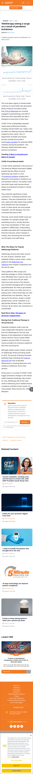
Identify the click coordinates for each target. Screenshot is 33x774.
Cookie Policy (15, 757)
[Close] (31, 735)
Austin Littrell (8, 483)
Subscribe (24, 422)
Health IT (5, 440)
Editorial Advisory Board (17, 694)
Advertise (16, 688)
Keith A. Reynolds (9, 518)
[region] (16, 753)
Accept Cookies (16, 770)
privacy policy (9, 427)
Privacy (16, 696)
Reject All (16, 765)
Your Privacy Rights (16, 702)
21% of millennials (11, 111)
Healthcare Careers (16, 440)
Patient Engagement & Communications (14, 437)
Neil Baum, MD (8, 588)
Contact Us (16, 692)
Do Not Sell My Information (16, 700)
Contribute (16, 690)
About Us (16, 685)
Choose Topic (14, 8)
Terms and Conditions (16, 698)
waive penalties (12, 142)
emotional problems (10, 176)
